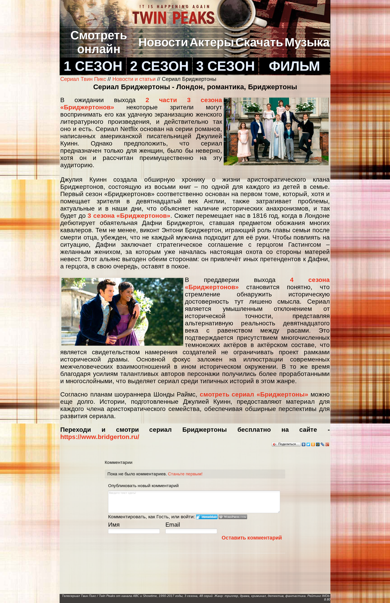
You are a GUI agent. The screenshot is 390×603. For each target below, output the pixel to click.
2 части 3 (168, 99)
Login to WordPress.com (232, 516)
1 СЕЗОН (93, 66)
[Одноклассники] (313, 444)
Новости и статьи (134, 79)
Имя (114, 524)
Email (172, 524)
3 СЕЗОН (225, 66)
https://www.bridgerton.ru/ (99, 436)
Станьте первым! (185, 474)
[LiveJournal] (322, 444)
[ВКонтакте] (303, 444)
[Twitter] (308, 444)
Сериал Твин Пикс (83, 79)
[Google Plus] (327, 444)
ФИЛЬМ (294, 66)
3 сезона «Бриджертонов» (129, 215)
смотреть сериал (227, 394)
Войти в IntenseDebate (207, 516)
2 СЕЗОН (159, 66)
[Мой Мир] (318, 444)
